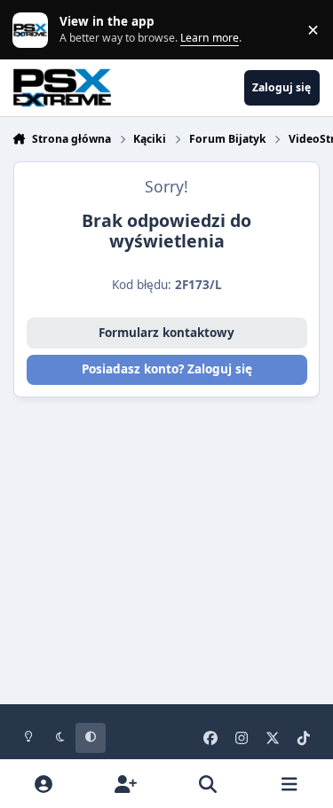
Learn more (33, 29)
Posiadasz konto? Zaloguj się (167, 369)
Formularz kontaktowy (166, 333)
